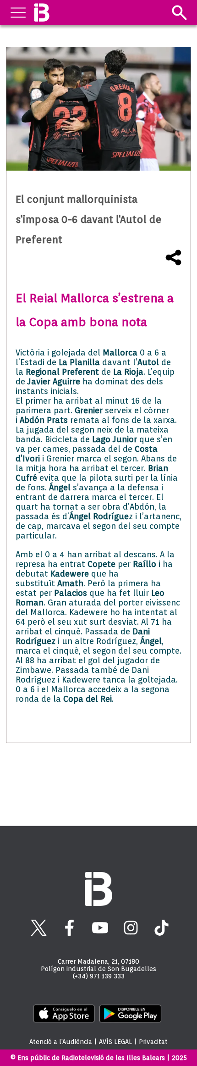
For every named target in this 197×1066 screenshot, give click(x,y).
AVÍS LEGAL (115, 1041)
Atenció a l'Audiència (60, 1041)
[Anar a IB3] (41, 12)
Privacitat (153, 1041)
